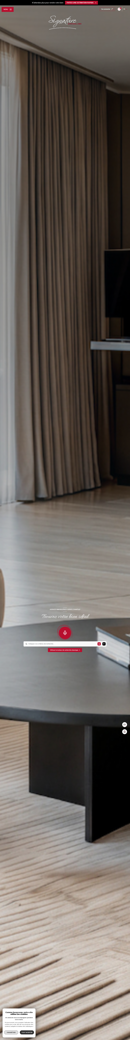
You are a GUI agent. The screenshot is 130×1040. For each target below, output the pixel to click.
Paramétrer (11, 1032)
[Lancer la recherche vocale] (65, 632)
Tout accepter (27, 1032)
